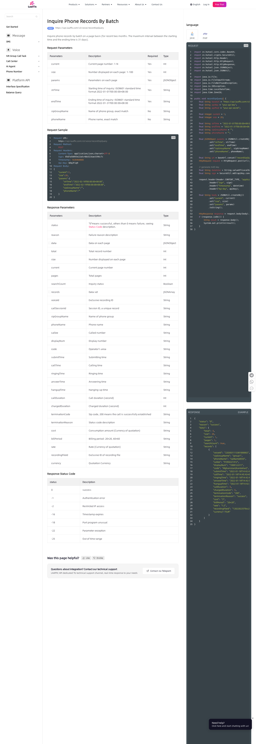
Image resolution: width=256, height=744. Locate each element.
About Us (139, 4)
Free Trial (219, 4)
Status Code (95, 226)
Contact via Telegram (160, 570)
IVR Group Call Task (16, 56)
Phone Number (14, 71)
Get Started (12, 26)
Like (88, 558)
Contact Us (157, 4)
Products (73, 4)
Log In (206, 4)
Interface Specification (17, 86)
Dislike (100, 558)
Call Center (12, 61)
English (196, 4)
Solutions (89, 4)
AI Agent (10, 66)
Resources (122, 4)
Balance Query (13, 92)
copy (173, 137)
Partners (106, 4)
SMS (8, 41)
